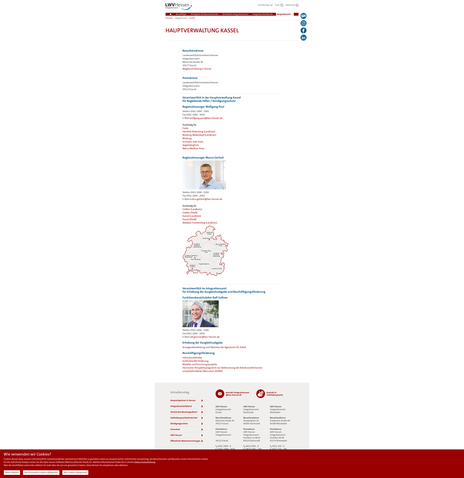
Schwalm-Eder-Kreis (192, 141)
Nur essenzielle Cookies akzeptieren (41, 472)
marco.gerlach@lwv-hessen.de (206, 199)
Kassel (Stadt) (189, 219)
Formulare (175, 429)
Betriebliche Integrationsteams (235, 14)
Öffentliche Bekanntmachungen (185, 440)
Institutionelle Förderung (195, 361)
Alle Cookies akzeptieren (75, 472)
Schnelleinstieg (264, 5)
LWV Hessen (176, 435)
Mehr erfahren (12, 472)
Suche (277, 5)
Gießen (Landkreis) (192, 209)
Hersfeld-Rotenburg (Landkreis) (199, 131)
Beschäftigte (181, 14)
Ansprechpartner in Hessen (183, 400)
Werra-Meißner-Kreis (193, 148)
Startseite (169, 18)
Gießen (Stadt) (189, 212)
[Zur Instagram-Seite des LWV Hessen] (304, 23)
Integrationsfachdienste (263, 14)
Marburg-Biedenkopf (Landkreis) (199, 134)
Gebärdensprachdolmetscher (183, 417)
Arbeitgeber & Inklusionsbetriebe (204, 14)
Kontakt (192, 18)
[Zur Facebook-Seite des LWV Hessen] (304, 30)
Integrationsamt (284, 14)
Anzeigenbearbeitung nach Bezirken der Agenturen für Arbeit (214, 347)
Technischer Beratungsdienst (183, 411)
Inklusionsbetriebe (192, 357)
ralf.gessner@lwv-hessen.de (204, 336)
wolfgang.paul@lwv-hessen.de (206, 118)
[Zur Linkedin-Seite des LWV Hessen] (304, 38)
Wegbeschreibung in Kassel (196, 68)
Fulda (185, 128)
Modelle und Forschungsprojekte (199, 364)
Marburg (187, 138)
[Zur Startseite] (179, 7)
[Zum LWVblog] (304, 16)
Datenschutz (290, 5)
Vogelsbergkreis (190, 145)
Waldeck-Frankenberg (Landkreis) (199, 222)
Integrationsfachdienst (181, 406)
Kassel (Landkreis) (192, 215)
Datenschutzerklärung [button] (144, 462)
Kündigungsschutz (179, 423)
